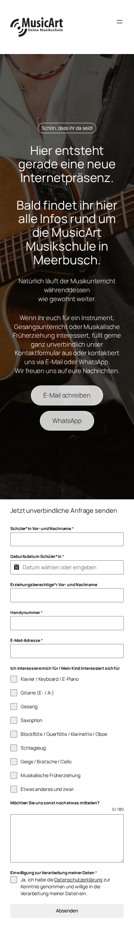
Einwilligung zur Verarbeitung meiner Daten (53, 873)
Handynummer (26, 612)
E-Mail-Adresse (26, 640)
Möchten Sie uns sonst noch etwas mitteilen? (55, 803)
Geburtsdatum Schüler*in (37, 556)
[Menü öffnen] (119, 22)
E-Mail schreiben (66, 395)
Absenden (67, 910)
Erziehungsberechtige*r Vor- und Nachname (53, 585)
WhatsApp (67, 420)
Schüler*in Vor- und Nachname (42, 528)
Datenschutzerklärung (78, 879)
